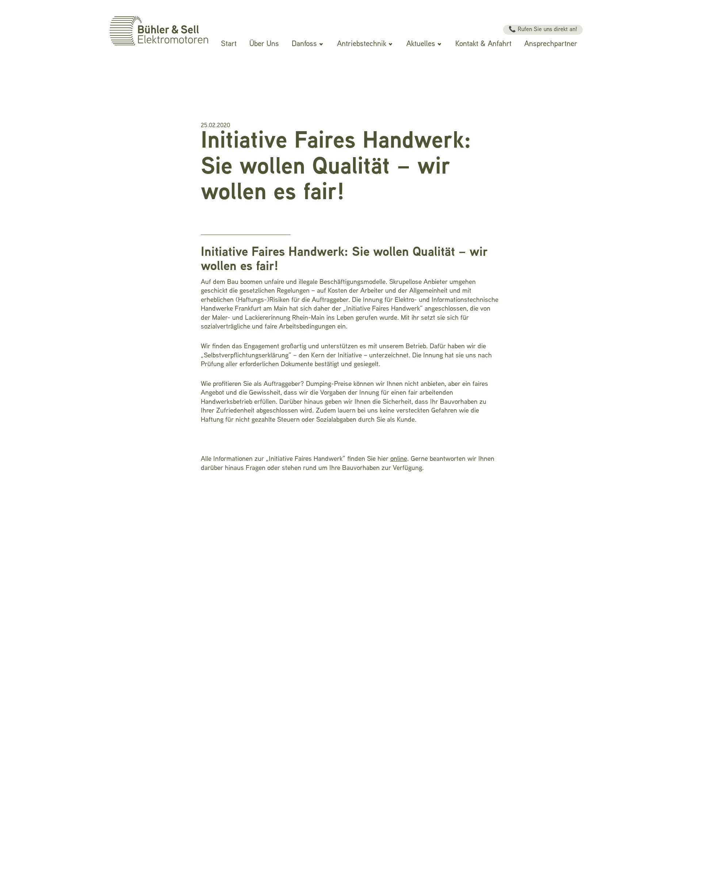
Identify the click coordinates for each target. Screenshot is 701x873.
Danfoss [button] (304, 44)
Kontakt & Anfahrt (483, 44)
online (398, 459)
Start (229, 44)
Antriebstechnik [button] (361, 44)
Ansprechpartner (550, 44)
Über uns (264, 44)
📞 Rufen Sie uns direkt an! (543, 30)
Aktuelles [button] (420, 44)
